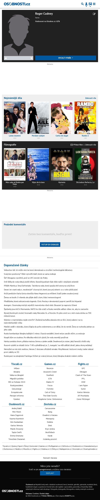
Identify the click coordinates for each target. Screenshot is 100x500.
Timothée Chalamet (16, 439)
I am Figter (83, 385)
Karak (50, 435)
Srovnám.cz (77, 449)
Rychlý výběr (64, 58)
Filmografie (10, 144)
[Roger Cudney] (18, 33)
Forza (50, 385)
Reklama (29, 494)
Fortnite (50, 389)
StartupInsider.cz (90, 449)
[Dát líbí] (11, 58)
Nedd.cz (18, 449)
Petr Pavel (16, 412)
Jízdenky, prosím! (50, 439)
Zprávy (14, 446)
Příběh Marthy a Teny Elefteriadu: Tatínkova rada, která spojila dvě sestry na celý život (39, 285)
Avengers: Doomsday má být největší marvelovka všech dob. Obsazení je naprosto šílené (40, 305)
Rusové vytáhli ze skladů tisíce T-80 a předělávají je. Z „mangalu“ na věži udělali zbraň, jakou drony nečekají (48, 345)
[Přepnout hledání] (82, 4)
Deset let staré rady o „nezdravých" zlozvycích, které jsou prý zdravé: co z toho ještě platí (41, 289)
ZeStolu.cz (66, 446)
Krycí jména (50, 429)
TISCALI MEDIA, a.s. (48, 496)
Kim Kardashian (16, 422)
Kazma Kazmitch (17, 418)
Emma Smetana (16, 435)
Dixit (50, 425)
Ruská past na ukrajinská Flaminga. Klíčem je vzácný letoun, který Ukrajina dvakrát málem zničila (43, 356)
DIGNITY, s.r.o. (70, 496)
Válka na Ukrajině (17, 375)
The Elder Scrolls (50, 395)
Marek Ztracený (16, 429)
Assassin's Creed (49, 371)
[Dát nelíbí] (26, 58)
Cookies (36, 494)
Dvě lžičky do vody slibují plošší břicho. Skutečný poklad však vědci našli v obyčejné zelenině (41, 282)
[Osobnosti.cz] (17, 4)
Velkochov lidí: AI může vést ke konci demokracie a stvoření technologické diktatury (38, 270)
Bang (50, 412)
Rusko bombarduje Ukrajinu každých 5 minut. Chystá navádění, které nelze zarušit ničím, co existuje (44, 333)
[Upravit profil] (94, 14)
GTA (50, 378)
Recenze (50, 368)
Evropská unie (16, 392)
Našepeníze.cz (65, 449)
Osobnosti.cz (16, 404)
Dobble (50, 422)
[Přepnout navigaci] (86, 4)
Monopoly (50, 418)
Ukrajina (16, 371)
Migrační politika (16, 378)
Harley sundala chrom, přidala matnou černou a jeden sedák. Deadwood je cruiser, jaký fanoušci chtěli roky (47, 341)
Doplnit (50, 473)
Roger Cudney (44, 13)
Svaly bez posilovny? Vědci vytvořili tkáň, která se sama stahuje (30, 274)
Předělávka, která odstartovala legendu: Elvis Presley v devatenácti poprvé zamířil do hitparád (42, 301)
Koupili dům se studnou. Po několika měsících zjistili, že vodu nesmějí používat (36, 337)
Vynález (16, 399)
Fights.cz (83, 364)
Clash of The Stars (83, 375)
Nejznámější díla (13, 98)
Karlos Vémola (83, 392)
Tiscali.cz (16, 364)
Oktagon (83, 371)
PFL (83, 378)
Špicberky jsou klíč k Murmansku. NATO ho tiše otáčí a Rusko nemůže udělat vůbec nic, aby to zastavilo (46, 309)
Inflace (16, 368)
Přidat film (78, 144)
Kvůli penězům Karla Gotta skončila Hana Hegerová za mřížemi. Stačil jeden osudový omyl (41, 293)
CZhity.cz (54, 449)
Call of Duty (50, 392)
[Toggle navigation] (94, 4)
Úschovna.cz (9, 449)
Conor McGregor (83, 399)
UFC (83, 368)
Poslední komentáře (15, 224)
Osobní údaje (44, 494)
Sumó (83, 389)
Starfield (50, 375)
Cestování (34, 446)
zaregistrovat (45, 469)
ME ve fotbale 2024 (16, 382)
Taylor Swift (17, 432)
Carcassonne (50, 408)
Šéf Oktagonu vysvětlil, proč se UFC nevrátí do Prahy (25, 278)
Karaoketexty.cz (91, 446)
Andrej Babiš (17, 408)
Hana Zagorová (16, 415)
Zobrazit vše (90, 98)
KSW (83, 382)
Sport (20, 446)
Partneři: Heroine (50, 458)
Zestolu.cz (50, 404)
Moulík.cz (27, 449)
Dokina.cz (45, 449)
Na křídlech (50, 432)
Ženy (26, 446)
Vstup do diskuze (50, 244)
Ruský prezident (16, 385)
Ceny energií (16, 389)
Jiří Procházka (83, 395)
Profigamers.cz (55, 446)
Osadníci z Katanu (50, 415)
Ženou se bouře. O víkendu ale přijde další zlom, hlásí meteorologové (32, 297)
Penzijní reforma (17, 395)
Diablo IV (50, 382)
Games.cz (50, 364)
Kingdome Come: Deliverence (50, 399)
